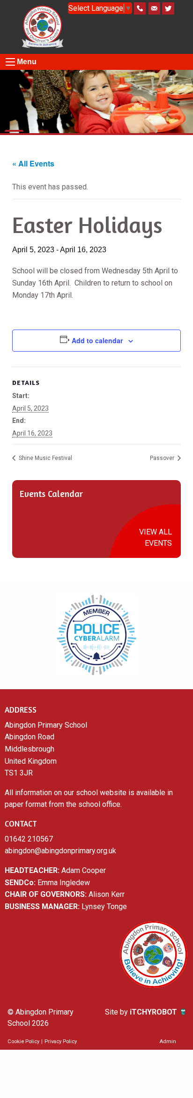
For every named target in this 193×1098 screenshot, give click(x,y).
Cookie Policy (23, 1041)
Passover (163, 458)
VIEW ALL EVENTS (155, 537)
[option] (96, 635)
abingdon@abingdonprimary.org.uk (60, 850)
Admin (167, 1041)
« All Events (33, 163)
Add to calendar (97, 340)
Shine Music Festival (44, 458)
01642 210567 (29, 839)
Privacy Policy (61, 1041)
